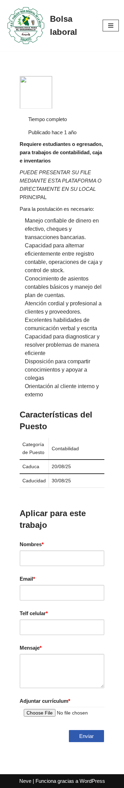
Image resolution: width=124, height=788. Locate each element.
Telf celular (34, 613)
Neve (25, 781)
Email (27, 579)
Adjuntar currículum (45, 701)
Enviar (86, 736)
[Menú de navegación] (111, 25)
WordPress (92, 781)
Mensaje (31, 648)
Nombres (32, 544)
